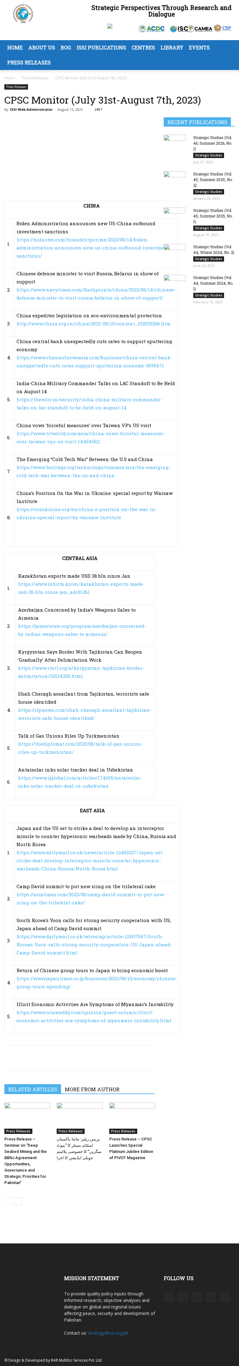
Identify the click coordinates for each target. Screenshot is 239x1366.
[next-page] (18, 1201)
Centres (143, 47)
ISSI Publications (101, 47)
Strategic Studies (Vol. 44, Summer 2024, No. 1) (213, 283)
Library (172, 47)
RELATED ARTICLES (32, 1089)
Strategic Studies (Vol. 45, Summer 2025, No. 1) (213, 216)
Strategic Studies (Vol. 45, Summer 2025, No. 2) (213, 179)
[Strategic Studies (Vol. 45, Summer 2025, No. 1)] (176, 222)
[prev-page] (8, 1201)
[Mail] (197, 1297)
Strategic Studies (208, 155)
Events (199, 47)
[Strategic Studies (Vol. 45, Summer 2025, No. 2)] (176, 186)
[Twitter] (25, 1058)
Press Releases (29, 62)
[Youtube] (225, 1297)
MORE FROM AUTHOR (92, 1089)
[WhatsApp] (39, 1058)
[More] (68, 1058)
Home (15, 47)
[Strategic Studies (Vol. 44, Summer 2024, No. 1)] (176, 290)
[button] (227, 48)
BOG (66, 47)
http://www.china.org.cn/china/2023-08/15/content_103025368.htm (93, 323)
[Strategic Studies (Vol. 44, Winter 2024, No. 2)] (176, 259)
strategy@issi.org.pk (108, 1333)
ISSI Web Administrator (31, 109)
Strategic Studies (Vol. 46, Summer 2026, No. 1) (212, 143)
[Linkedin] (53, 1058)
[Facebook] (10, 1058)
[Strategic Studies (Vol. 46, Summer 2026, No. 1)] (176, 150)
